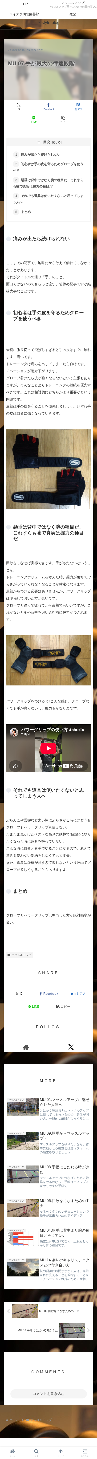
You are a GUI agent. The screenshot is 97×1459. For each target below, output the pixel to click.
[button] (63, 119)
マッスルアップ (21, 955)
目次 (46, 142)
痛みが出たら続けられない (41, 154)
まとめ (26, 212)
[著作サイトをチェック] (26, 1047)
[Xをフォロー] (71, 1047)
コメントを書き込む (49, 1394)
